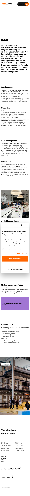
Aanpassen (14, 264)
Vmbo (2, 461)
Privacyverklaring (4, 484)
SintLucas (3, 458)
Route (2, 447)
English (27, 8)
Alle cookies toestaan (15, 258)
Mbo (2, 459)
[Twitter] (7, 469)
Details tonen (21, 253)
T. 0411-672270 (19, 448)
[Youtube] (19, 469)
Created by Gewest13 (5, 487)
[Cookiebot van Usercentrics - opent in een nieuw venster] (21, 225)
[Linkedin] (15, 469)
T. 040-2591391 (5, 448)
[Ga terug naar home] (7, 4)
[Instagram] (11, 469)
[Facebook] (3, 469)
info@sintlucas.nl (5, 450)
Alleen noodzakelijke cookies (15, 269)
